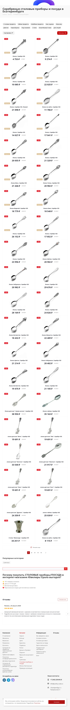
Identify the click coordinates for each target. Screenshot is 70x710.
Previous (2, 613)
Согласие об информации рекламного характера (10, 664)
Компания (6, 633)
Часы (21, 657)
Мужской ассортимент (26, 655)
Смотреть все (62, 599)
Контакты (6, 645)
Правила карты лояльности (41, 652)
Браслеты (22, 643)
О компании (6, 636)
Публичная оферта (8, 654)
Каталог (22, 633)
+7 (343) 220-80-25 (56, 680)
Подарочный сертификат (40, 648)
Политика (37, 703)
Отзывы (56, 633)
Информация (41, 633)
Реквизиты (6, 643)
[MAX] (13, 680)
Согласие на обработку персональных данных (7, 650)
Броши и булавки (24, 650)
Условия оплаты (41, 638)
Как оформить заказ (42, 636)
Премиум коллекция (25, 668)
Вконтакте (4, 680)
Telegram (8, 680)
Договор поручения (9, 661)
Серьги (21, 636)
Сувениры (6, 562)
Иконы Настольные (25, 666)
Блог (37, 655)
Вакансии (6, 640)
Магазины (6, 638)
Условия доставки (42, 640)
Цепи (21, 640)
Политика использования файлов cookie (7, 670)
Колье (21, 648)
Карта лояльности (42, 645)
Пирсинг (22, 652)
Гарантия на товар (42, 643)
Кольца (21, 638)
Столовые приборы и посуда (26, 662)
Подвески (22, 645)
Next (67, 613)
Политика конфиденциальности (9, 657)
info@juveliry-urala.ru (56, 684)
